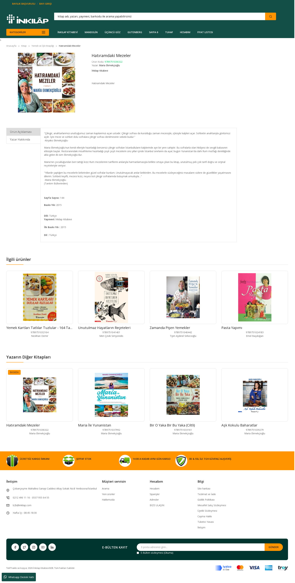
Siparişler (155, 494)
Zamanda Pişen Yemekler (170, 327)
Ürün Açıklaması (21, 132)
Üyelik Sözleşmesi (207, 510)
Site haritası (204, 488)
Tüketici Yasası (206, 521)
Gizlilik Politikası (206, 499)
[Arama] (270, 16)
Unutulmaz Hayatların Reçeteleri (104, 327)
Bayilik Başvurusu (23, 3)
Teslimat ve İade (207, 494)
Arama (105, 488)
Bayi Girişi (45, 3)
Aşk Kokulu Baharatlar (239, 425)
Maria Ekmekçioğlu (109, 65)
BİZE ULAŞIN (157, 505)
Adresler (154, 499)
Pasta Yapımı (231, 327)
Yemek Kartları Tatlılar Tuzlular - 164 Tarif (40, 327)
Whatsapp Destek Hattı (21, 577)
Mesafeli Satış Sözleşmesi (212, 505)
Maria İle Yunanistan (94, 425)
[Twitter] (24, 547)
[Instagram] (33, 547)
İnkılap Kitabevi (100, 70)
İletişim (201, 527)
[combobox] (144, 16)
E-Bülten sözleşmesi (152, 552)
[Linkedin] (52, 547)
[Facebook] (15, 547)
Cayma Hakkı (205, 516)
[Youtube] (43, 547)
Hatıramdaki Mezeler (23, 425)
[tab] (23, 132)
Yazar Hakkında (20, 139)
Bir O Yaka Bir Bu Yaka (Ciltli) (172, 425)
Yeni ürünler (108, 494)
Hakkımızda (108, 499)
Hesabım (154, 488)
